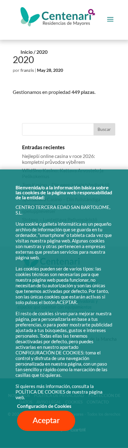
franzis (27, 70)
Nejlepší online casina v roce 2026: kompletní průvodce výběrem (58, 159)
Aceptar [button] (46, 421)
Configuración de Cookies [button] (44, 406)
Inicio (27, 52)
